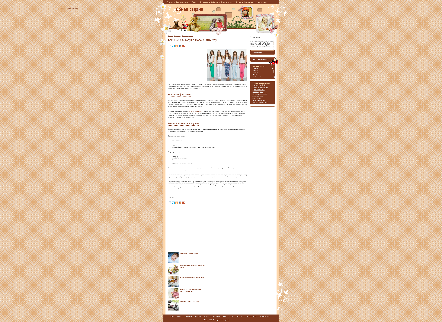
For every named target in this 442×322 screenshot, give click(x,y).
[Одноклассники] (176, 46)
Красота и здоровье (187, 36)
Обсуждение (248, 2)
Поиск (194, 2)
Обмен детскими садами (221, 320)
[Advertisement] (187, 65)
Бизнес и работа (258, 104)
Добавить (214, 2)
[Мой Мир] (180, 46)
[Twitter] (173, 46)
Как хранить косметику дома (189, 301)
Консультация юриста (260, 59)
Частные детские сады (260, 102)
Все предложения (182, 2)
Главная (170, 2)
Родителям (177, 36)
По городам (204, 2)
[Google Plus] (183, 46)
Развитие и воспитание (260, 88)
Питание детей (258, 92)
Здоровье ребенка (259, 90)
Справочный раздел (259, 85)
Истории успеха (226, 2)
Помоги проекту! (258, 52)
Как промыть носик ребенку (189, 253)
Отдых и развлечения (260, 94)
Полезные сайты (250, 316)
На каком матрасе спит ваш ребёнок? (192, 277)
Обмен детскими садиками (189, 9)
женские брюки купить (195, 111)
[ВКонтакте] (170, 46)
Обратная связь (261, 2)
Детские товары (258, 96)
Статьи (238, 2)
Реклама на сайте (228, 316)
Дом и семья (257, 98)
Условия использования (212, 316)
